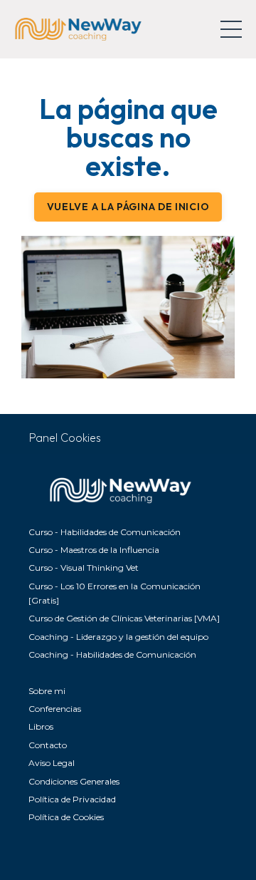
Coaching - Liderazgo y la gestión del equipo (118, 636)
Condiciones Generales (73, 781)
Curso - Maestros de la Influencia (93, 549)
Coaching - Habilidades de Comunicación (112, 654)
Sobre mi (46, 690)
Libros (40, 726)
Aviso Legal (51, 762)
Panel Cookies (65, 437)
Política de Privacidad (72, 799)
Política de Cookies (66, 817)
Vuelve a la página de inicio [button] (128, 206)
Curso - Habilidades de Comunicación (104, 532)
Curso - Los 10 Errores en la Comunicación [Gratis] (114, 593)
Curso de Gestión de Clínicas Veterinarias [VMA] (124, 618)
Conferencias (54, 708)
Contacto (47, 745)
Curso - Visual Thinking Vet (83, 567)
